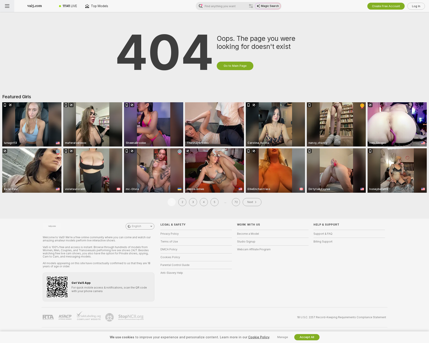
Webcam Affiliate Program (254, 249)
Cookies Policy (170, 257)
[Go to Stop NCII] (131, 317)
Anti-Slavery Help (171, 272)
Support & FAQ (322, 233)
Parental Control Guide (174, 265)
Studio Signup (246, 241)
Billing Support (322, 241)
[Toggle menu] (7, 6)
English (136, 226)
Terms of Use (169, 241)
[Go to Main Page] (34, 6)
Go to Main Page (235, 65)
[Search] (251, 6)
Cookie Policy (258, 337)
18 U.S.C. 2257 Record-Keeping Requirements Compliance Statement (341, 317)
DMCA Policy (168, 249)
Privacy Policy (169, 233)
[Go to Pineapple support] (110, 317)
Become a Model (248, 233)
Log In (416, 6)
